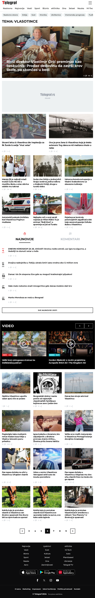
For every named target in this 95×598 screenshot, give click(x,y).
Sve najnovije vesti (47, 310)
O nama (18, 589)
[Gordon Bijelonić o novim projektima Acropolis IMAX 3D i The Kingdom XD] (71, 343)
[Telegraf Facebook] (37, 580)
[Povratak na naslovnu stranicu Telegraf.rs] (9, 3)
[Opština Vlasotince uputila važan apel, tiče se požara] (16, 382)
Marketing (26, 589)
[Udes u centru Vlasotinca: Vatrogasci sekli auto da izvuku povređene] (47, 458)
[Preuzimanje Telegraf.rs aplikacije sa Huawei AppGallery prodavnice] (66, 572)
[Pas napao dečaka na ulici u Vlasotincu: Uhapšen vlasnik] (16, 458)
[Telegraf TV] (57, 580)
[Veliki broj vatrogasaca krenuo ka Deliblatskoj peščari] (24, 343)
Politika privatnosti (65, 589)
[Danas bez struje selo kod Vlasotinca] (79, 382)
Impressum (36, 589)
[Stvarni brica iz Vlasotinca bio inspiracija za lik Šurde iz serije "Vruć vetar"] (24, 126)
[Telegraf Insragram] (50, 580)
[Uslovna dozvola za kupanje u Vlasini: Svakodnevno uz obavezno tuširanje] (79, 166)
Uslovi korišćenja (49, 589)
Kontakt (77, 589)
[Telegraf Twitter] (44, 580)
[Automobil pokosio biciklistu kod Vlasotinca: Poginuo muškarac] (16, 204)
